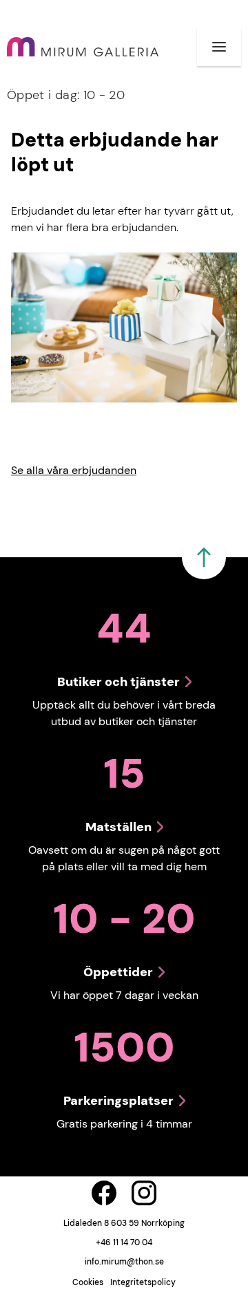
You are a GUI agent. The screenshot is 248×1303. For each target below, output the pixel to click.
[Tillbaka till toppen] (204, 557)
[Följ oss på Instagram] (144, 1192)
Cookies (87, 1282)
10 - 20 (66, 95)
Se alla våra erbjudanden (73, 470)
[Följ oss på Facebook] (104, 1192)
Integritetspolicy (143, 1282)
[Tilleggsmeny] (219, 47)
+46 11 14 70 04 (124, 1242)
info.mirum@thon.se (124, 1261)
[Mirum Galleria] (82, 47)
